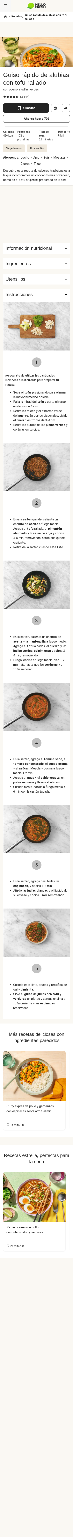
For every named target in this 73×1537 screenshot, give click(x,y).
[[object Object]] (55, 108)
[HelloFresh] (36, 6)
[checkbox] (4, 96)
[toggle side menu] (5, 6)
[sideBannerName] (36, 214)
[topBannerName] (36, 29)
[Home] (5, 16)
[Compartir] (66, 108)
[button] (36, 264)
